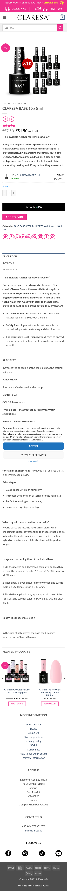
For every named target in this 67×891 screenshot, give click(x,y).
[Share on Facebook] (11, 237)
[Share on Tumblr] (46, 237)
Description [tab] (9, 256)
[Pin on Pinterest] (34, 237)
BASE (16, 226)
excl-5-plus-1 (50, 226)
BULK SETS (20, 103)
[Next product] (5, 119)
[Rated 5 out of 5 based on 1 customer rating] (33, 125)
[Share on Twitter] (23, 237)
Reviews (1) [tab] (8, 263)
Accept (33, 446)
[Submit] (60, 27)
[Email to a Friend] (29, 237)
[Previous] (3, 684)
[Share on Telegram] (52, 237)
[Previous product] (11, 119)
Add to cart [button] (17, 704)
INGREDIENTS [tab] (9, 269)
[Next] (64, 684)
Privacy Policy (34, 461)
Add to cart (15, 217)
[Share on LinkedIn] (40, 237)
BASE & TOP (25, 226)
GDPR (33, 745)
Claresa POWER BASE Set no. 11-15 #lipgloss (17, 691)
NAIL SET (7, 103)
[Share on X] (17, 237)
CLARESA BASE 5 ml (28, 175)
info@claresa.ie (33, 830)
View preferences (33, 455)
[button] (4, 17)
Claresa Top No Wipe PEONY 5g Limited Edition (49, 692)
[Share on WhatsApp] (5, 237)
